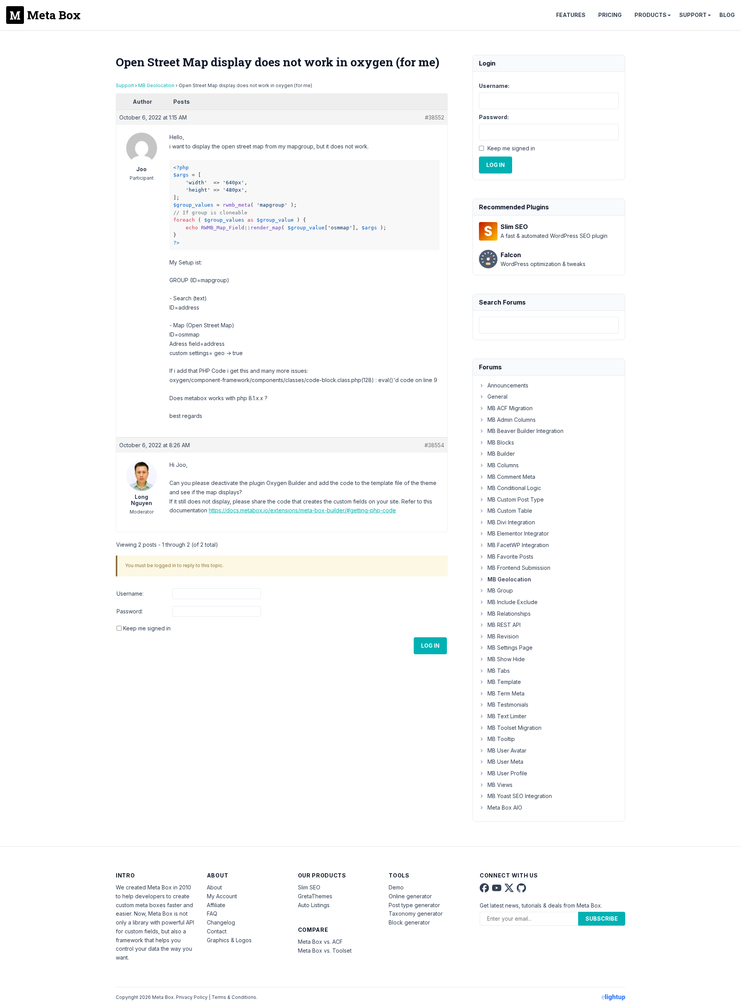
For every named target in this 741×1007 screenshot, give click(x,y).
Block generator (409, 922)
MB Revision (503, 636)
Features (570, 15)
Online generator (410, 896)
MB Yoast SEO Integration (519, 796)
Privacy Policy (192, 997)
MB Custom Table (509, 510)
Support (693, 15)
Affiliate (216, 905)
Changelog (221, 922)
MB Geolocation (156, 85)
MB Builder (501, 453)
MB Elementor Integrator (518, 533)
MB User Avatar (506, 750)
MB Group (500, 590)
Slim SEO (309, 887)
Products (650, 15)
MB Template (504, 682)
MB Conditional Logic (514, 488)
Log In (430, 645)
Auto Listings (314, 905)
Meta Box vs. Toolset (325, 950)
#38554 (434, 445)
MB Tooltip (501, 739)
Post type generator (414, 905)
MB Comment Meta (511, 476)
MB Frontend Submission (518, 567)
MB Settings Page (510, 647)
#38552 (434, 117)
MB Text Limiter (506, 716)
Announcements (507, 385)
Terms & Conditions (233, 997)
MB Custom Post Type (515, 499)
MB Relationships (509, 613)
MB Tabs (498, 670)
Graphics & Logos (229, 940)
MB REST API (504, 624)
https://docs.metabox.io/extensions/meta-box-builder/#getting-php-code (302, 510)
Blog (727, 15)
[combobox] (549, 325)
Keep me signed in (147, 628)
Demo (396, 887)
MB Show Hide (506, 659)
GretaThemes (315, 896)
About (214, 887)
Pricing (610, 15)
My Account (222, 896)
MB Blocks (500, 442)
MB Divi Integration (511, 522)
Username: (130, 593)
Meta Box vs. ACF (320, 941)
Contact (217, 931)
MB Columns (503, 465)
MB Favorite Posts (510, 556)
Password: (130, 611)
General (497, 396)
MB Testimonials (507, 704)
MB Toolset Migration (514, 727)
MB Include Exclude (512, 602)
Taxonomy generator (416, 913)
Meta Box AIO (504, 807)
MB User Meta (505, 761)
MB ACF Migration (510, 408)
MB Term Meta (505, 693)
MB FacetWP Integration (518, 545)
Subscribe (601, 918)
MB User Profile (507, 773)
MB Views (500, 784)
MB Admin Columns (511, 419)
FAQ (212, 913)
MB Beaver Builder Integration (525, 431)
